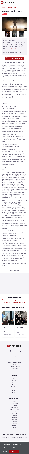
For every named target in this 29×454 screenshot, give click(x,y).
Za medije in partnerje (14, 356)
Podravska (14, 421)
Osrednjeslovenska (14, 407)
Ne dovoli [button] (5, 451)
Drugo (15, 7)
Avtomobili (7, 327)
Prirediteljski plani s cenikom (14, 354)
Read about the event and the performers (14, 302)
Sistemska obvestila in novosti (14, 362)
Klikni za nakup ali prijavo (15, 58)
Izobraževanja (14, 386)
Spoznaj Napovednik (14, 350)
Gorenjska (14, 405)
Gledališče (9, 7)
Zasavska (14, 415)
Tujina (14, 427)
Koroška (14, 411)
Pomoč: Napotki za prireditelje (14, 352)
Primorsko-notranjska (14, 409)
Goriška (14, 401)
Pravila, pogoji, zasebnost (14, 366)
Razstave (14, 382)
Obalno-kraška (14, 403)
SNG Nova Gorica (13, 49)
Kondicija (14, 388)
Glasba (14, 378)
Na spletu (14, 425)
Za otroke (14, 390)
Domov (3, 7)
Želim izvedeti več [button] (17, 448)
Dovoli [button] (13, 451)
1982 (17, 327)
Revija (14, 359)
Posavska (14, 417)
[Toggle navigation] (26, 2)
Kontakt (14, 364)
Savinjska (14, 413)
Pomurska (14, 423)
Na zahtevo (14, 392)
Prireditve (14, 384)
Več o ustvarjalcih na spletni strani (13, 300)
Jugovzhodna (14, 419)
